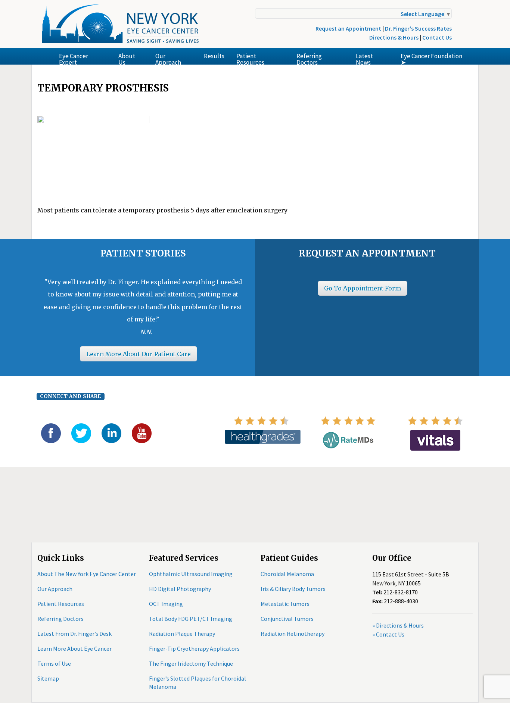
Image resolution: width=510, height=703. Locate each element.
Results (214, 56)
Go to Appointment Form (362, 288)
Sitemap (48, 678)
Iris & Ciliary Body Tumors (293, 588)
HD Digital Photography (180, 588)
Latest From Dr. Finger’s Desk (74, 633)
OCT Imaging (166, 603)
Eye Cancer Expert (73, 58)
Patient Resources (250, 58)
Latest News (364, 58)
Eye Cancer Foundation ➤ (431, 58)
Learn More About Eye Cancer (74, 648)
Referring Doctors (309, 58)
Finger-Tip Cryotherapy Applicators (194, 648)
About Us (126, 58)
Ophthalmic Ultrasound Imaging (191, 574)
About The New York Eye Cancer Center (86, 574)
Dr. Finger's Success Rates (418, 28)
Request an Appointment (348, 28)
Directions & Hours (394, 37)
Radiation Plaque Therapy (182, 633)
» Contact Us (388, 634)
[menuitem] (82, 56)
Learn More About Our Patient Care (138, 354)
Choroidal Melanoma (287, 574)
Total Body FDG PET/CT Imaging (190, 618)
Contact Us (437, 37)
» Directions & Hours (398, 625)
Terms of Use (54, 663)
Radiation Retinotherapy (292, 633)
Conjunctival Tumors (287, 618)
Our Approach (168, 58)
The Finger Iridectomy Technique (191, 663)
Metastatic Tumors (285, 603)
